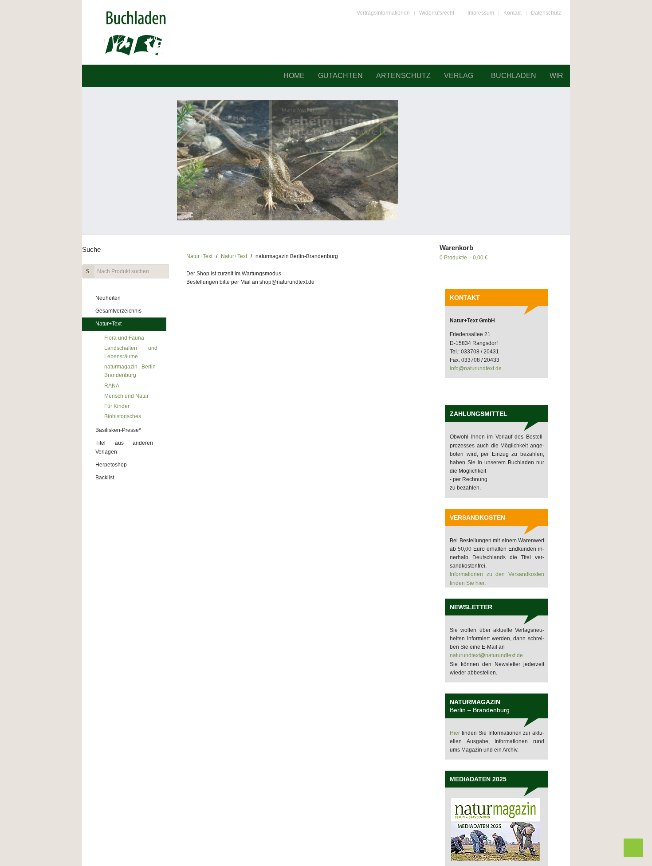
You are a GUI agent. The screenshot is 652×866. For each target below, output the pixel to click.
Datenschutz (546, 13)
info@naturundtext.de (476, 368)
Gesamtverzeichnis (118, 311)
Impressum (480, 13)
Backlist (104, 477)
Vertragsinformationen (383, 13)
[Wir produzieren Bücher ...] (326, 160)
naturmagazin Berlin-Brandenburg (130, 371)
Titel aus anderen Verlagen (124, 447)
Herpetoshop (111, 465)
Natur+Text (199, 256)
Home (294, 75)
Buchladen (513, 75)
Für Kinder (117, 406)
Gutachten (340, 75)
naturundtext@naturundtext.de (486, 655)
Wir (556, 75)
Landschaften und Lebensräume (130, 352)
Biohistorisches (122, 416)
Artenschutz (403, 75)
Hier (456, 733)
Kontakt (512, 13)
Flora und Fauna (124, 338)
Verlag (458, 75)
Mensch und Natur (126, 396)
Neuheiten (108, 298)
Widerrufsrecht (436, 13)
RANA (111, 386)
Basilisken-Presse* (118, 430)
